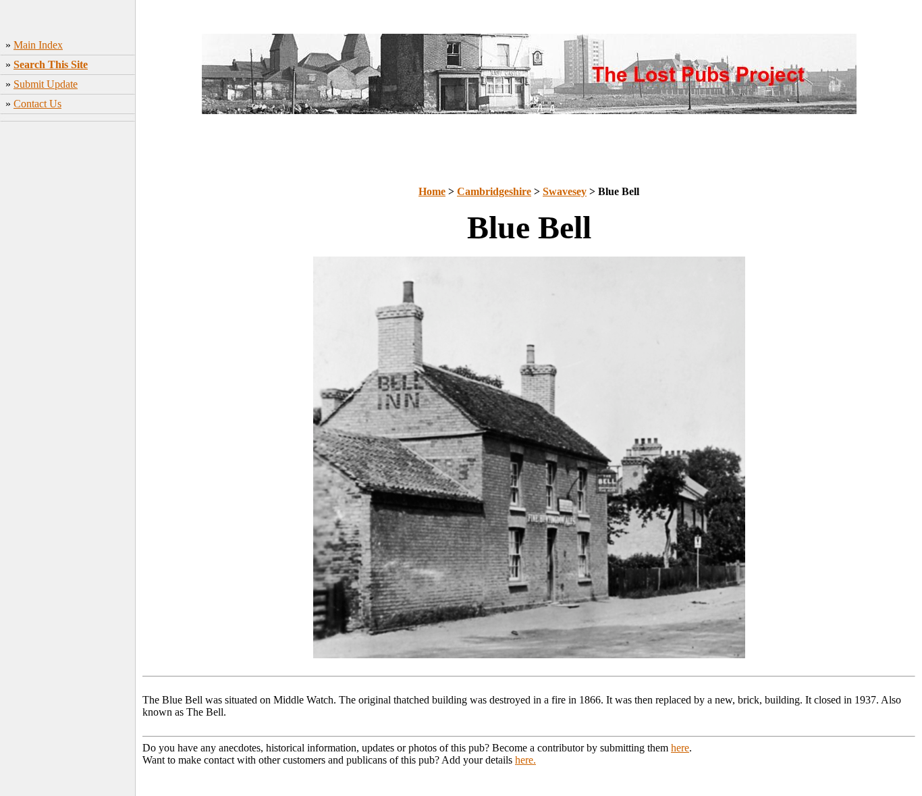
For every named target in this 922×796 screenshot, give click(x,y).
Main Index (38, 45)
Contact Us (37, 103)
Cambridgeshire (494, 191)
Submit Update (45, 84)
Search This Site (50, 64)
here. (525, 760)
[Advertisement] (68, 327)
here (680, 747)
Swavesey (565, 191)
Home (431, 191)
